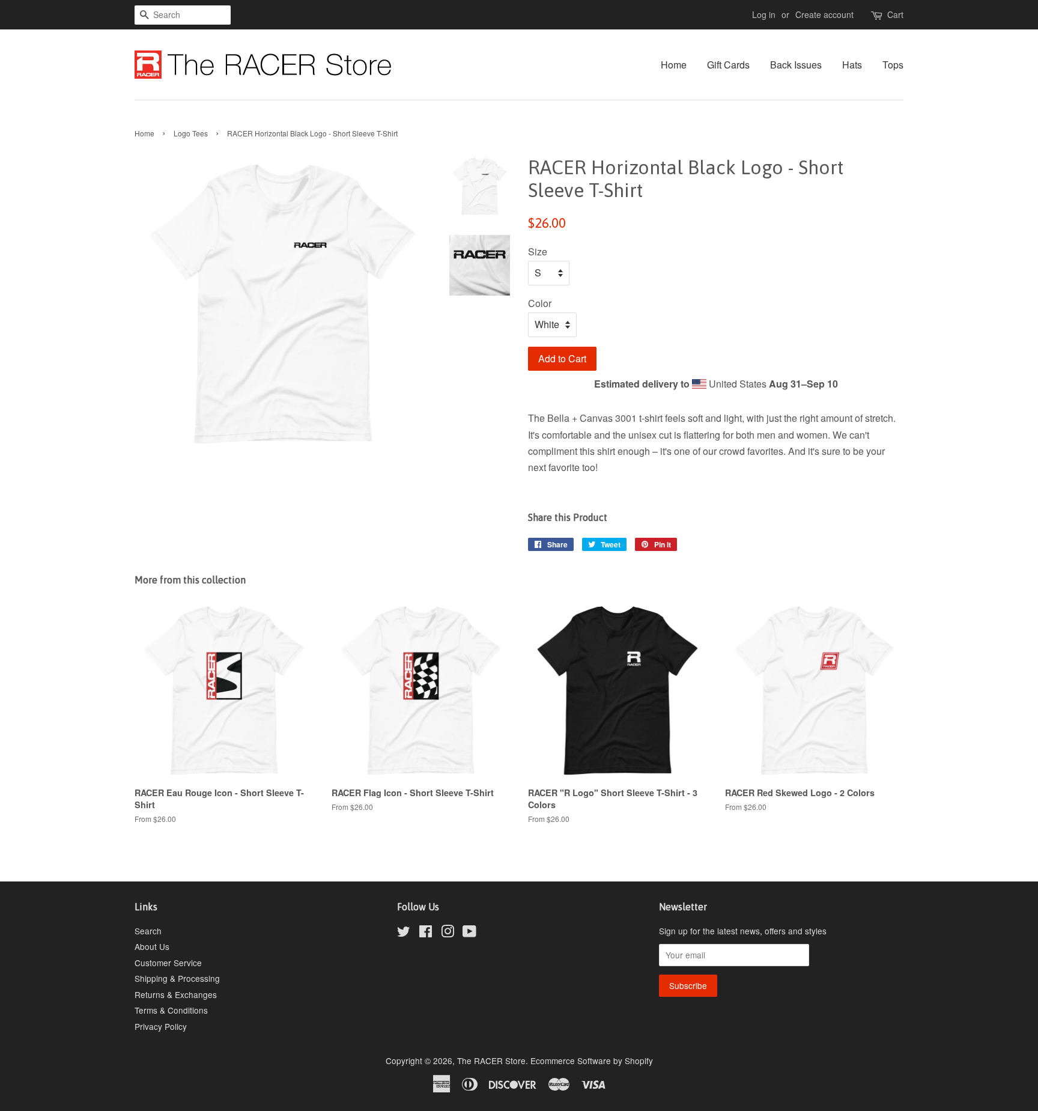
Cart (895, 14)
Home (674, 65)
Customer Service (168, 963)
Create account (824, 14)
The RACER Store (491, 1061)
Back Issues (796, 65)
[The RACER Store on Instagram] (447, 933)
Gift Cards (728, 65)
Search (148, 931)
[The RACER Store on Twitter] (403, 933)
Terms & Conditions (171, 1010)
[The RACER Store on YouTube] (469, 933)
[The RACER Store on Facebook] (425, 933)
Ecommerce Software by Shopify (591, 1061)
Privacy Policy (161, 1026)
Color (539, 303)
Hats (852, 65)
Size (537, 251)
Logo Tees (191, 133)
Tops (892, 65)
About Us (152, 946)
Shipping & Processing (177, 978)
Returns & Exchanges (176, 994)
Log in (763, 14)
